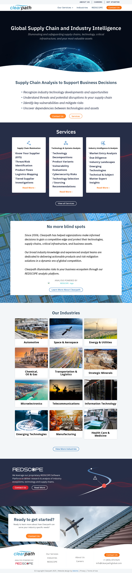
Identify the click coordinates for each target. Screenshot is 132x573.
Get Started (113, 2)
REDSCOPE (97, 7)
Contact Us (114, 7)
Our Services (64, 7)
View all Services (66, 203)
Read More (39, 487)
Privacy (82, 571)
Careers (98, 2)
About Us (85, 2)
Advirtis (75, 571)
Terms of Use (92, 571)
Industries (82, 7)
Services (76, 116)
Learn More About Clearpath (66, 289)
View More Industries (66, 449)
